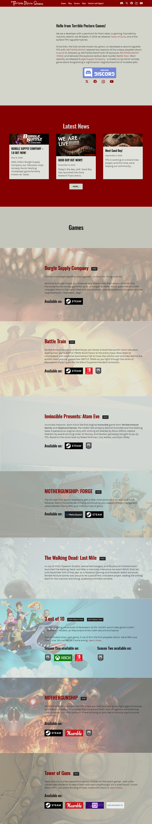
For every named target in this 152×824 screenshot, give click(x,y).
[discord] (99, 72)
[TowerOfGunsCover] (23, 786)
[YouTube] (141, 3)
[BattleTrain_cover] (23, 359)
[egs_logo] (98, 371)
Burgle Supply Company (92, 59)
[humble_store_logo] (74, 733)
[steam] (74, 301)
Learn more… (95, 640)
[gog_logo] (95, 805)
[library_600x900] (23, 434)
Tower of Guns (118, 36)
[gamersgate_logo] (115, 805)
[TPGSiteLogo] (27, 3)
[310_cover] (23, 633)
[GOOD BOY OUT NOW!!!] (76, 156)
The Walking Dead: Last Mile (71, 557)
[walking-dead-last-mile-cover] (23, 568)
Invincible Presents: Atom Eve (72, 416)
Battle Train (123, 56)
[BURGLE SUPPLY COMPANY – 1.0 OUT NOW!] (29, 156)
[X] (126, 3)
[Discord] (121, 3)
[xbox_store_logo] (63, 657)
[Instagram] (136, 3)
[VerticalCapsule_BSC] (23, 281)
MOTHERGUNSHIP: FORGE (68, 491)
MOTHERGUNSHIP (61, 697)
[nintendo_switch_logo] (89, 371)
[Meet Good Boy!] (123, 156)
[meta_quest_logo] (74, 514)
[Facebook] (131, 3)
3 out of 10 (61, 52)
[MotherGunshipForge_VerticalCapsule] (23, 504)
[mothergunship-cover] (23, 710)
